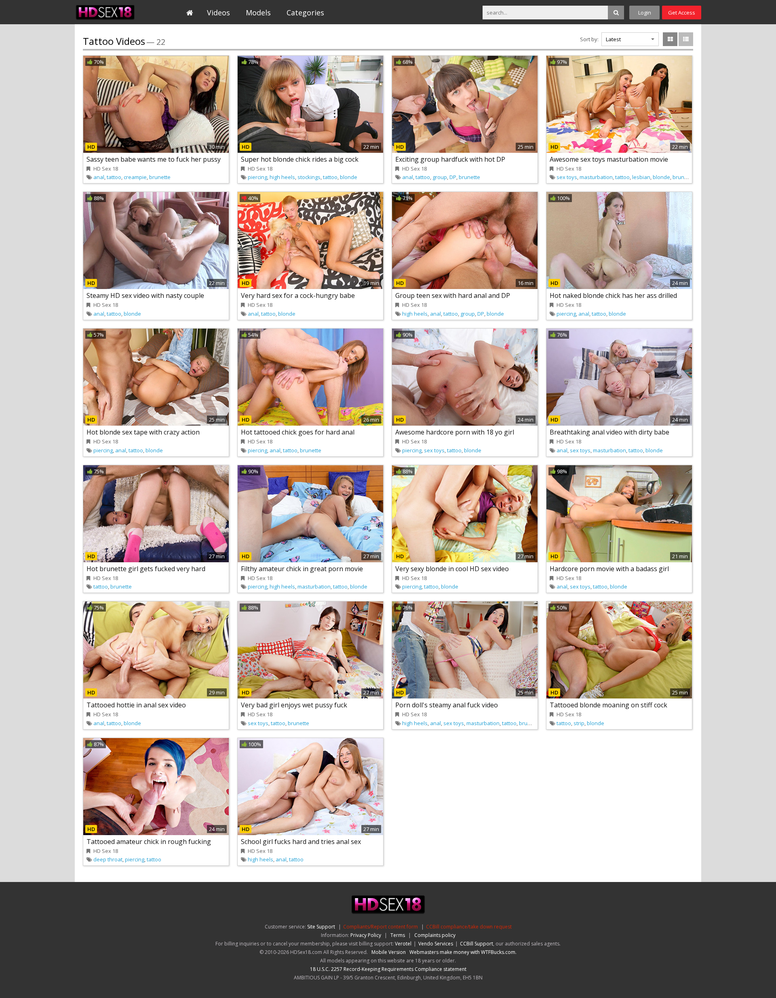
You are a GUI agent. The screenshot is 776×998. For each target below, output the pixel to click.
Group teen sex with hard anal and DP (452, 295)
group (439, 177)
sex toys (567, 177)
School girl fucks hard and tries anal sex (301, 841)
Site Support (321, 926)
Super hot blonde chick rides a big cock (299, 159)
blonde (348, 177)
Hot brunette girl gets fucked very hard (145, 568)
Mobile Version (388, 952)
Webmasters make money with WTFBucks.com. (463, 952)
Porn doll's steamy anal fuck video (446, 704)
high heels (282, 177)
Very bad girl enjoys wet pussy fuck (294, 704)
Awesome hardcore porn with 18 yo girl (454, 432)
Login (644, 12)
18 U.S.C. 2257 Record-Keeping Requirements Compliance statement (388, 969)
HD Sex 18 (105, 168)
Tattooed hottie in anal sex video (136, 704)
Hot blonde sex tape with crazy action (143, 432)
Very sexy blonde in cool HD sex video (452, 568)
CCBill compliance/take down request (469, 926)
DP (452, 177)
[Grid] (670, 39)
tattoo (114, 177)
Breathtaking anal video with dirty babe (609, 432)
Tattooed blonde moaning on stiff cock (608, 704)
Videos (218, 12)
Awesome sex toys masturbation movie (609, 159)
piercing (257, 177)
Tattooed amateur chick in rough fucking (148, 841)
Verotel (403, 943)
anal (98, 177)
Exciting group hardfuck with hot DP (450, 159)
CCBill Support (476, 943)
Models (258, 12)
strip (579, 723)
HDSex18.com (112, 12)
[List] (686, 39)
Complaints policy (434, 935)
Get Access (681, 12)
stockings (309, 177)
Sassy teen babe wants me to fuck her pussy (153, 159)
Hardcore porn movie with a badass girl (609, 568)
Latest (613, 39)
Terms (397, 935)
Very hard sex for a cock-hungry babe (298, 295)
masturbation (596, 177)
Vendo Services (435, 943)
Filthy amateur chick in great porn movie (302, 568)
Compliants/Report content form (380, 926)
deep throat (107, 859)
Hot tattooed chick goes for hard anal (297, 432)
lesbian (641, 177)
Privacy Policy (365, 935)
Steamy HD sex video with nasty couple (145, 295)
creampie (135, 177)
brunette (160, 177)
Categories (305, 12)
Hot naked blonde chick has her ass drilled (613, 295)
